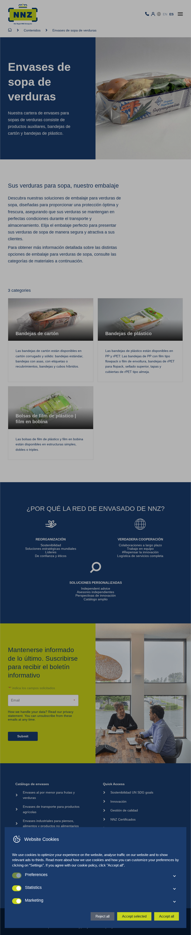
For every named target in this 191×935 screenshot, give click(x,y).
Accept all (166, 916)
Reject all (102, 916)
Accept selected (134, 916)
